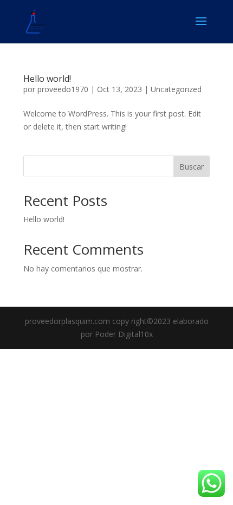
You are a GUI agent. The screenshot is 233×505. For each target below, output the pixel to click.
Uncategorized (176, 89)
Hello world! (47, 79)
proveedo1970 (62, 89)
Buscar (191, 166)
